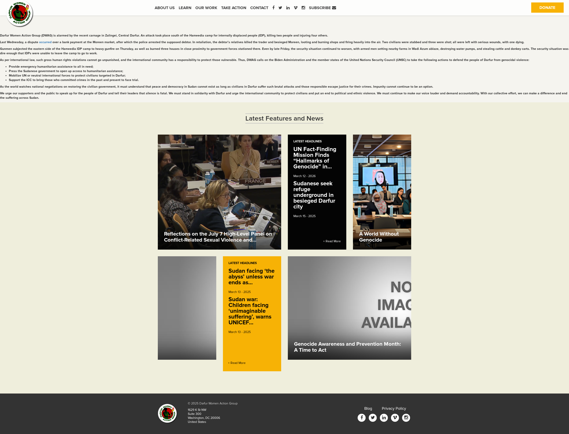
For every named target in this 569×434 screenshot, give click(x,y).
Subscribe (320, 7)
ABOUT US (165, 7)
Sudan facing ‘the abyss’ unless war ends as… (251, 276)
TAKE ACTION (233, 7)
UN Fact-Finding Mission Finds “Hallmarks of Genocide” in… (314, 158)
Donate (551, 7)
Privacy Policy (394, 408)
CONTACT (259, 7)
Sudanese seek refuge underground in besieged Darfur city (314, 195)
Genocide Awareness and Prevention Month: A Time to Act (347, 347)
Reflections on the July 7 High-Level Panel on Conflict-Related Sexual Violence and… (218, 237)
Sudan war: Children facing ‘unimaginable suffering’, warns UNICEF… (249, 311)
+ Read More (332, 241)
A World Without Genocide (379, 237)
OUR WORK (206, 7)
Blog (368, 408)
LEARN (185, 7)
